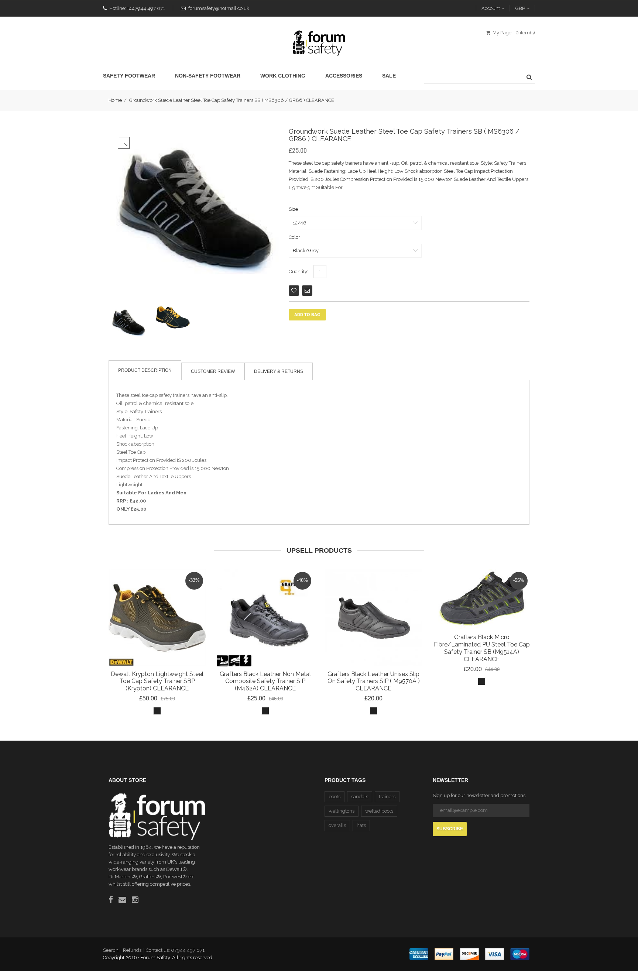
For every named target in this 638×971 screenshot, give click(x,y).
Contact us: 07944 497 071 (175, 950)
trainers (387, 796)
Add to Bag (307, 314)
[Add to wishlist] (294, 290)
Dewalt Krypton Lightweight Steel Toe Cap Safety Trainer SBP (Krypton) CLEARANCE (157, 681)
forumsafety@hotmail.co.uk (218, 8)
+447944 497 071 (146, 8)
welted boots (379, 811)
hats (361, 825)
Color (294, 237)
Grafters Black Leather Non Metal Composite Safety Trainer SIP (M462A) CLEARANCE (265, 681)
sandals (359, 796)
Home (115, 100)
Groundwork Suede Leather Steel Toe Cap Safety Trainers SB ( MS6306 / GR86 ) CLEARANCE (404, 135)
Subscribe (449, 828)
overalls (337, 825)
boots (334, 796)
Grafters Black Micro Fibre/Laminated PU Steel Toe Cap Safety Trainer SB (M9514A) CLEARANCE (482, 648)
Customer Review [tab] (213, 371)
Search (111, 950)
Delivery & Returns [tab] (278, 371)
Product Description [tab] (145, 370)
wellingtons (341, 811)
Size (293, 209)
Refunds (132, 950)
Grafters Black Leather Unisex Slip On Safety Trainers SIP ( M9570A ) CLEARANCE (373, 681)
